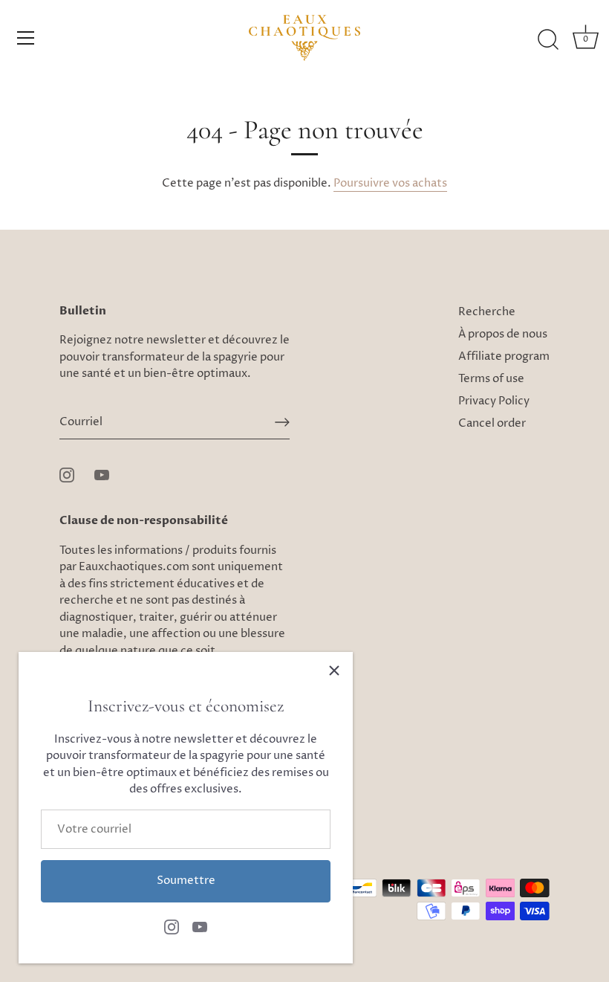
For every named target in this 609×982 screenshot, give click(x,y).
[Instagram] (171, 926)
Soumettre (186, 880)
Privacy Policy (494, 401)
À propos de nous (502, 334)
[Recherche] (548, 40)
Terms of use (491, 379)
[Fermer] (334, 670)
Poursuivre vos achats (390, 183)
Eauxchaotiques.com (134, 567)
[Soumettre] (282, 422)
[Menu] (26, 38)
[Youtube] (199, 926)
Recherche (486, 312)
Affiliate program (504, 356)
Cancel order (492, 423)
